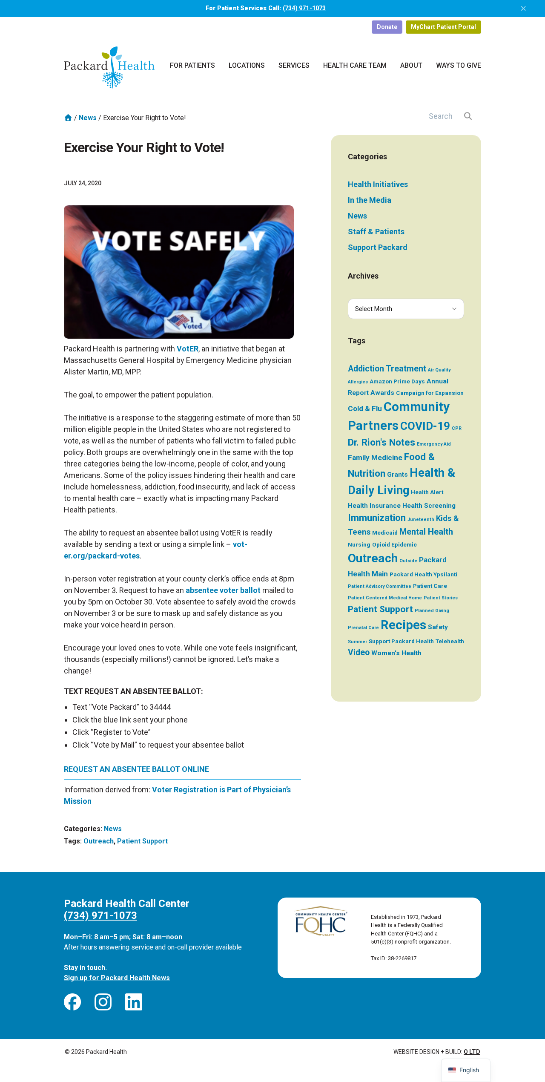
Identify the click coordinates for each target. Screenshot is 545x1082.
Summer (357, 642)
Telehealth (450, 641)
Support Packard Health (401, 641)
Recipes (403, 625)
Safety (438, 627)
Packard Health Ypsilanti (423, 574)
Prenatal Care (363, 627)
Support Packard (377, 247)
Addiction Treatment (387, 369)
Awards (382, 393)
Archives (363, 275)
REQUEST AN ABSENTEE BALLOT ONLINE (136, 769)
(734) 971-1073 (304, 8)
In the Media (369, 200)
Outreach (98, 841)
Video (359, 652)
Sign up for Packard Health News (117, 978)
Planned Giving (432, 610)
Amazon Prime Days (397, 381)
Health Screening (429, 505)
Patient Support (142, 841)
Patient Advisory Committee (379, 586)
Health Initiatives (378, 184)
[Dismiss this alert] (523, 8)
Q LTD (472, 1051)
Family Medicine (375, 457)
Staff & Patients (376, 231)
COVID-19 (425, 426)
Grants (397, 474)
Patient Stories (441, 598)
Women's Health (396, 653)
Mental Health (426, 532)
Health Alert (427, 492)
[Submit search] (468, 116)
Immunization (377, 517)
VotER (187, 348)
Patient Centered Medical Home (385, 598)
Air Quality (439, 370)
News (88, 118)
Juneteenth (420, 519)
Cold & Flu (365, 408)
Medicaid (385, 532)
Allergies (358, 382)
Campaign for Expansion (430, 392)
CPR (457, 428)
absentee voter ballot (223, 590)
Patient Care (430, 585)
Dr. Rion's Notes (381, 442)
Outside (408, 561)
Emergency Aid (434, 444)
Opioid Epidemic (394, 544)
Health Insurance (374, 505)
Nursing (359, 544)
